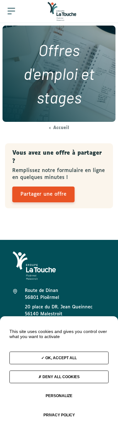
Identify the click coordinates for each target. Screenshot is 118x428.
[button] (11, 11)
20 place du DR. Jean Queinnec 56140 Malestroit (59, 310)
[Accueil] (62, 11)
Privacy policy (59, 415)
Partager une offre (43, 194)
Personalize (59, 396)
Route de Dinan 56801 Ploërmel (42, 294)
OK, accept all (60, 358)
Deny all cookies (61, 377)
